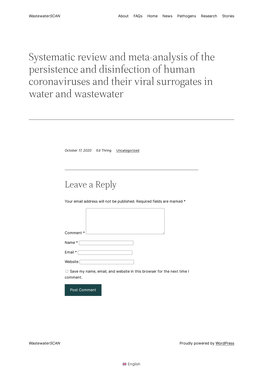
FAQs (138, 16)
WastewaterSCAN (44, 16)
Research (209, 16)
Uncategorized (127, 150)
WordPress (225, 343)
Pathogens (186, 16)
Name (71, 242)
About (123, 16)
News (167, 16)
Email (71, 252)
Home (152, 16)
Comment (75, 233)
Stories (228, 16)
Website (71, 261)
